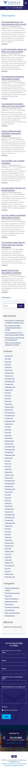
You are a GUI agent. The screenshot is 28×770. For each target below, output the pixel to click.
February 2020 (9, 551)
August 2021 (9, 526)
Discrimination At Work (12, 593)
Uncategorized (9, 610)
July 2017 (8, 568)
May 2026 (8, 364)
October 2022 (9, 486)
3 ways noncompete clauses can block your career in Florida (13, 50)
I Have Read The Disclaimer (11, 710)
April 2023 (8, 469)
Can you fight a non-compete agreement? (12, 161)
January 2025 (9, 410)
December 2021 (10, 514)
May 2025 (8, 398)
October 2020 (9, 546)
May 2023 (8, 466)
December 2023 (10, 447)
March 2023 (8, 472)
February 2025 (9, 407)
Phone (4, 668)
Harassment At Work (11, 601)
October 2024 (9, 418)
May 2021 (8, 534)
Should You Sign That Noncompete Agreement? (11, 271)
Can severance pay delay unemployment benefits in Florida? (13, 328)
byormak (5, 249)
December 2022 (10, 480)
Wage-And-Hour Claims (12, 613)
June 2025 (8, 395)
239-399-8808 (17, 7)
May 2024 (8, 432)
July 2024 (8, 427)
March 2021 (8, 540)
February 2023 (9, 475)
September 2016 (10, 577)
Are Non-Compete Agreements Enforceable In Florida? (13, 216)
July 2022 (8, 495)
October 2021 (9, 520)
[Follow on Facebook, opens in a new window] (12, 756)
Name (4, 652)
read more (4, 44)
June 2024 (8, 429)
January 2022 (9, 512)
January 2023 (9, 478)
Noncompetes (21, 28)
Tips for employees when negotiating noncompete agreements (11, 133)
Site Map (10, 763)
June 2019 (8, 554)
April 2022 (8, 503)
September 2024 (10, 421)
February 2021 (9, 543)
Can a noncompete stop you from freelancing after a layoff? (13, 23)
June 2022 (8, 497)
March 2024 (8, 438)
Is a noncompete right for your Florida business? (13, 189)
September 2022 (10, 489)
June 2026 (8, 362)
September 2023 (10, 455)
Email (4, 660)
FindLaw (21, 765)
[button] (25, 3)
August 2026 (9, 356)
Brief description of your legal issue (13, 687)
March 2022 (8, 506)
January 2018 (9, 563)
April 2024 (8, 435)
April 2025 (8, 401)
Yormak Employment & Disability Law (16, 760)
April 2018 (8, 560)
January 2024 (9, 444)
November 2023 (10, 449)
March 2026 (8, 370)
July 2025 (8, 393)
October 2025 (9, 384)
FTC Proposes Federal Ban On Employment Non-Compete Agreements (13, 244)
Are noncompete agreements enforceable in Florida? (12, 77)
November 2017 (10, 565)
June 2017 (8, 571)
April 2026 (8, 367)
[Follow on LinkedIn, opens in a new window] (15, 756)
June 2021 (8, 531)
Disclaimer (4, 706)
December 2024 (10, 412)
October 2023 (9, 452)
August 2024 (9, 424)
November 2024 (10, 415)
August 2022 (9, 492)
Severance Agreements (12, 607)
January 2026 (9, 376)
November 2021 (10, 517)
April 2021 (8, 537)
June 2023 (8, 464)
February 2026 (9, 373)
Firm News (8, 596)
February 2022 (9, 509)
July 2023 (8, 461)
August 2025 (9, 390)
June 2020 (8, 548)
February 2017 (9, 574)
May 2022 (8, 500)
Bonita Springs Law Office (14, 743)
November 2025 (10, 381)
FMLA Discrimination (11, 599)
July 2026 (8, 359)
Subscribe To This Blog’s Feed (13, 627)
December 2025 (10, 379)
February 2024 (9, 441)
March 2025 (8, 404)
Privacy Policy (17, 763)
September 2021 (10, 523)
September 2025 (10, 387)
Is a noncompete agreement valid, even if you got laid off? (13, 105)
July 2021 (8, 529)
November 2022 (10, 483)
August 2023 (9, 458)
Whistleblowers (10, 616)
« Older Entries (6, 297)
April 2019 (8, 557)
